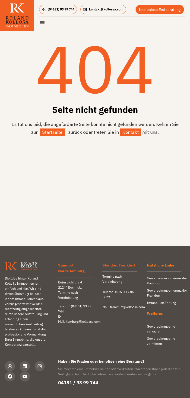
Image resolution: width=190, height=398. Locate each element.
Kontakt (130, 132)
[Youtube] (25, 376)
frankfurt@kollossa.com (127, 307)
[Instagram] (40, 366)
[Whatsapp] (10, 366)
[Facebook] (10, 376)
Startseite (52, 132)
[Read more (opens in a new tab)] (59, 9)
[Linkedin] (25, 366)
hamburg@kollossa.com (83, 321)
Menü (42, 22)
